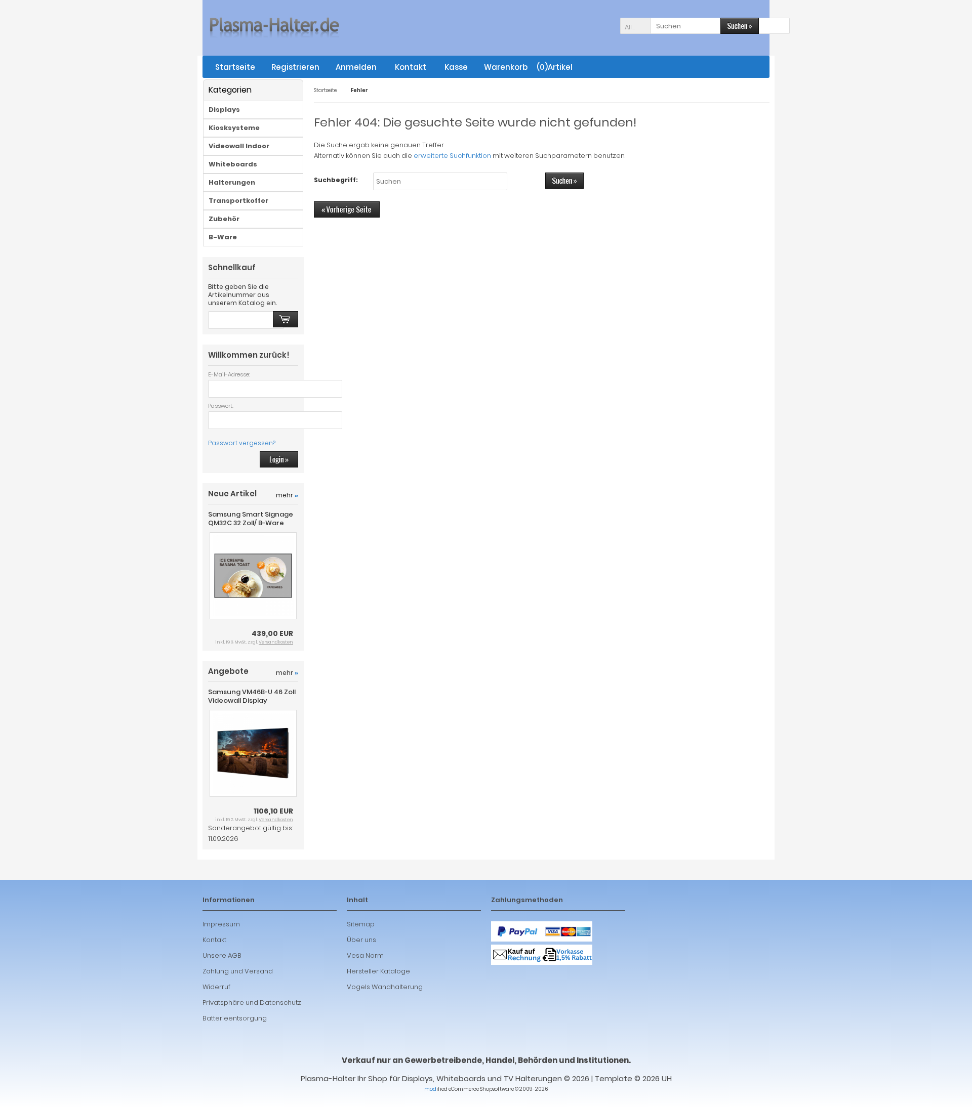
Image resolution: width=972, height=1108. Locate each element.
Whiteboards (233, 164)
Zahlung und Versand (237, 971)
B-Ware (223, 237)
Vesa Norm (365, 955)
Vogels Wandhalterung (385, 987)
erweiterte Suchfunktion (452, 155)
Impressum (221, 924)
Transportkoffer (238, 200)
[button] (635, 26)
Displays (224, 109)
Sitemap (361, 924)
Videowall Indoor (239, 146)
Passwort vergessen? (241, 443)
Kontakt (214, 940)
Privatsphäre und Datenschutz (251, 1002)
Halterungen (232, 182)
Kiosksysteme (234, 128)
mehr (287, 495)
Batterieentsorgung (234, 1018)
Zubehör (224, 219)
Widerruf (216, 987)
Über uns (361, 940)
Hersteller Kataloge (378, 971)
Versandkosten (276, 642)
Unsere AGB (221, 955)
